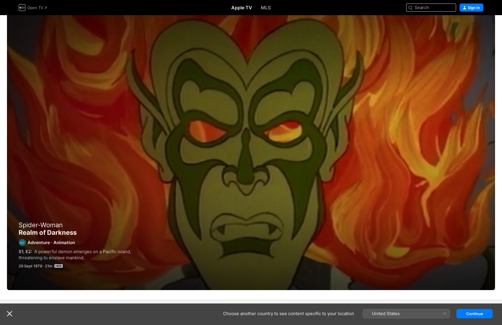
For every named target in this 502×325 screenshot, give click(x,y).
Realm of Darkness (251, 152)
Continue (474, 313)
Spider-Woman (41, 225)
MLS (266, 7)
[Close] (9, 313)
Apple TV (241, 7)
